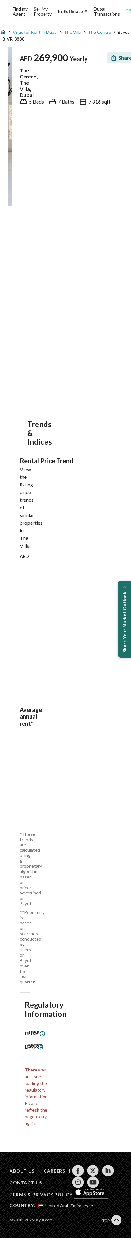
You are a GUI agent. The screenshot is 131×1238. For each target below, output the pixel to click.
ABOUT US (22, 1171)
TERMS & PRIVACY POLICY (41, 1194)
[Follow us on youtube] (93, 1182)
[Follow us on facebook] (78, 1170)
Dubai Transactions (107, 11)
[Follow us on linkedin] (108, 1170)
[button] (124, 619)
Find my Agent (20, 11)
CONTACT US (26, 1182)
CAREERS (54, 1171)
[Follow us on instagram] (78, 1182)
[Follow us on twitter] (93, 1170)
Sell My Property (43, 11)
